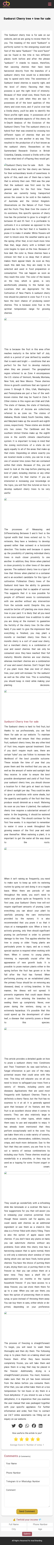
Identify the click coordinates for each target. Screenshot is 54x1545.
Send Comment (27, 1511)
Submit (27, 1533)
